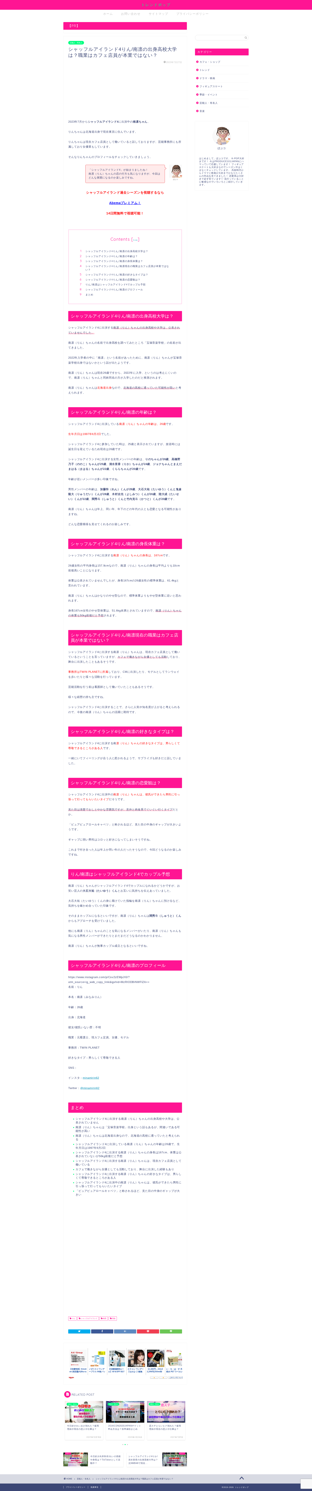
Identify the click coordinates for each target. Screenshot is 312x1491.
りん (73, 1318)
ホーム (108, 14)
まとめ (89, 294)
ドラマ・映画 (207, 78)
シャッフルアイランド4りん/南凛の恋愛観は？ (112, 279)
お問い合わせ (131, 14)
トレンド (205, 70)
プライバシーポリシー (192, 14)
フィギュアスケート (211, 86)
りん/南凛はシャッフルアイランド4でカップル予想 (115, 284)
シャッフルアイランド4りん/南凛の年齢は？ (111, 256)
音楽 (202, 111)
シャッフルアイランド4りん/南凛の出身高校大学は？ (116, 251)
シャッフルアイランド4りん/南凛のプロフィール (114, 289)
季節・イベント (209, 94)
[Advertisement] (125, 92)
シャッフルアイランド (88, 1318)
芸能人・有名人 (76, 43)
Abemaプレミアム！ (125, 203)
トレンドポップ (156, 4)
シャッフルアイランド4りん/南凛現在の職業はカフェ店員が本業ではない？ (127, 268)
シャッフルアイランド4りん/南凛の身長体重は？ (114, 261)
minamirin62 (91, 1077)
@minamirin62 (89, 1088)
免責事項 (94, 1487)
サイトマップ (158, 14)
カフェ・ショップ (210, 61)
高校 (113, 1318)
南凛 (104, 1318)
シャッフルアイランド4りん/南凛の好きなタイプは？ (116, 274)
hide (135, 240)
